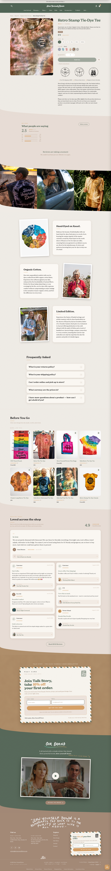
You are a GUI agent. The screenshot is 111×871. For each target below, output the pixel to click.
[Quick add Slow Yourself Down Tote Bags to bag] (75, 433)
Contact (55, 846)
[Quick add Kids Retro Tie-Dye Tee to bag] (98, 433)
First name (30, 699)
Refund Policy (29, 869)
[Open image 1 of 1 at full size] (31, 46)
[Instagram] (15, 847)
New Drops (56, 838)
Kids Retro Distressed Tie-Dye (43, 498)
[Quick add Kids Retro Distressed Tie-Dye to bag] (52, 470)
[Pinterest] (19, 847)
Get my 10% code (56, 708)
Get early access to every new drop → (55, 1)
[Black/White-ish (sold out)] (77, 49)
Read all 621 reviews (55, 644)
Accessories (68, 10)
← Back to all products (63, 63)
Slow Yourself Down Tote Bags (66, 461)
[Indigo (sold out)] (59, 49)
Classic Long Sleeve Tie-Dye (19, 498)
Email (53, 698)
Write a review (84, 124)
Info (85, 10)
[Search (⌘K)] (11, 6)
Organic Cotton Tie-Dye (25, 15)
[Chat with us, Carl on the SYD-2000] (107, 867)
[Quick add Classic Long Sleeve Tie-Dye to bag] (29, 470)
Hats (50, 10)
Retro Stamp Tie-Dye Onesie (89, 498)
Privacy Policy (38, 869)
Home (11, 15)
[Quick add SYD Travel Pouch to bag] (29, 433)
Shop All (17, 15)
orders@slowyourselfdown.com (18, 851)
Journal (55, 843)
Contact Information (68, 869)
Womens (36, 10)
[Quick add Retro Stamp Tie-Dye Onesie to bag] (98, 470)
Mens (44, 10)
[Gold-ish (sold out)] (70, 49)
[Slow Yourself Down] (55, 6)
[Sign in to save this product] (99, 60)
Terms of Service (48, 869)
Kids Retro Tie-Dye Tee (87, 461)
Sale (61, 10)
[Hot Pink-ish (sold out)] (66, 49)
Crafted (77, 10)
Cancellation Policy (80, 869)
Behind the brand (54, 802)
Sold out (77, 60)
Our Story (56, 840)
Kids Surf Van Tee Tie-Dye (65, 498)
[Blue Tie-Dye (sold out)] (63, 49)
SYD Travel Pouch (16, 461)
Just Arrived (27, 10)
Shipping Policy (58, 869)
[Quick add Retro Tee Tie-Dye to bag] (52, 433)
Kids (56, 10)
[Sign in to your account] (96, 6)
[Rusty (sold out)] (73, 49)
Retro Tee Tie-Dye (39, 461)
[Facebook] (11, 847)
